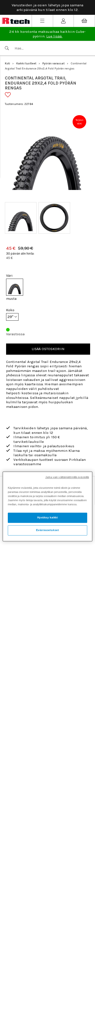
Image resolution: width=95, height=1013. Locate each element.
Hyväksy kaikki (47, 517)
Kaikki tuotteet (26, 63)
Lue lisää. (54, 36)
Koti (7, 63)
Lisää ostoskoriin (48, 349)
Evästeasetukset (47, 530)
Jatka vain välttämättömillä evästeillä (67, 477)
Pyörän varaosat (53, 63)
